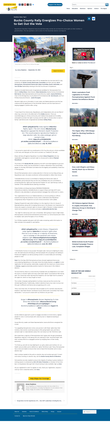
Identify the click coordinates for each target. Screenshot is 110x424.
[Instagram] (22, 5)
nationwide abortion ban (49, 209)
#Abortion (52, 127)
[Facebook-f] (20, 5)
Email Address (75, 277)
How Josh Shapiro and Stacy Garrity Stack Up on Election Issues (83, 169)
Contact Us (17, 415)
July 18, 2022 (46, 143)
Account (59, 411)
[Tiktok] (30, 5)
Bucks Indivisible (54, 84)
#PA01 (25, 127)
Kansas (18, 266)
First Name (74, 283)
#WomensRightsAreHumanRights (45, 237)
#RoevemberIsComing (48, 301)
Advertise (24, 411)
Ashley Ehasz (23, 92)
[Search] (107, 4)
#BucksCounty (51, 129)
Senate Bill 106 (28, 163)
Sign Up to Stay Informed (29, 415)
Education (75, 8)
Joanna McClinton (55, 94)
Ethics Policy (45, 411)
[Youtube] (25, 5)
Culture (96, 8)
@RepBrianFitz (33, 127)
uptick (57, 262)
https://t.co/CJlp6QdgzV (41, 304)
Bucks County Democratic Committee (34, 82)
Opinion (89, 8)
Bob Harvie (18, 94)
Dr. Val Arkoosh (53, 96)
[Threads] (28, 5)
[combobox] (88, 4)
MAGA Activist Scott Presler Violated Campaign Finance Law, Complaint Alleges (82, 244)
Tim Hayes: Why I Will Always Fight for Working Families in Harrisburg (83, 133)
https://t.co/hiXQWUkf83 (42, 139)
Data (16, 260)
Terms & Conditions (34, 411)
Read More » (75, 103)
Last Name (73, 288)
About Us (17, 411)
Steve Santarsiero (41, 92)
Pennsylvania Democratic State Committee (35, 84)
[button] (89, 18)
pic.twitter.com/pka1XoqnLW (31, 242)
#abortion (36, 231)
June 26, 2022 (47, 244)
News (68, 8)
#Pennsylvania (32, 299)
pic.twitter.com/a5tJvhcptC (31, 141)
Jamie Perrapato (36, 97)
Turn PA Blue (18, 86)
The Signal (104, 8)
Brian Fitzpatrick (48, 156)
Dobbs (43, 114)
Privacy (52, 411)
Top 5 (24, 17)
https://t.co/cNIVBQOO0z (48, 240)
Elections (82, 8)
